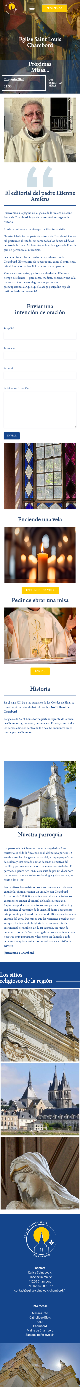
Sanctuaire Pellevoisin (40, 1335)
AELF (40, 1322)
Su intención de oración (17, 388)
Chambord (40, 1326)
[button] (32, 8)
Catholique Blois (40, 1317)
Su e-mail (9, 368)
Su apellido (9, 328)
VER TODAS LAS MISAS (55, 83)
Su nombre (9, 348)
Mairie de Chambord (40, 1330)
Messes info (40, 1313)
